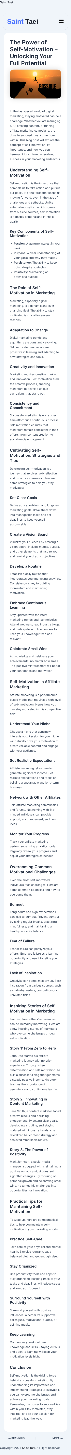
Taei (22, 21)
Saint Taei (6, 2)
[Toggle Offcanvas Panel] (61, 21)
